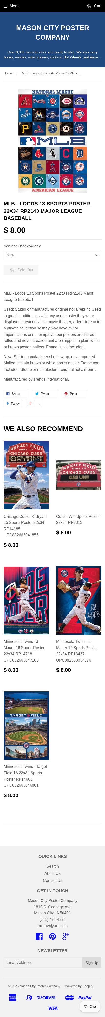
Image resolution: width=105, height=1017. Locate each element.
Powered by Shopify (79, 986)
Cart (97, 6)
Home (8, 73)
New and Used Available (22, 246)
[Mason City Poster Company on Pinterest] (52, 938)
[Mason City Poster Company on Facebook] (39, 938)
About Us (52, 873)
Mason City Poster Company (52, 32)
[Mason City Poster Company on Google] (65, 938)
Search (52, 866)
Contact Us (52, 881)
